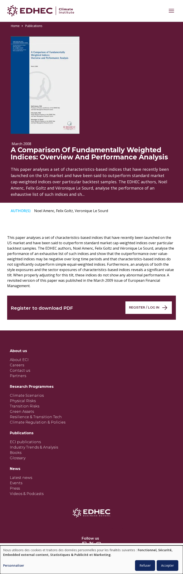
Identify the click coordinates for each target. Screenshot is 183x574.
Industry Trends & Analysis (34, 447)
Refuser (145, 565)
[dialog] (91, 559)
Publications (33, 26)
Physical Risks (23, 401)
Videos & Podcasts (27, 494)
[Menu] (171, 10)
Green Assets (22, 411)
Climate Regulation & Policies (37, 422)
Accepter (167, 565)
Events (16, 483)
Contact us (20, 370)
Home (15, 26)
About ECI (19, 360)
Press (15, 488)
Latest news (21, 478)
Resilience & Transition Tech (36, 417)
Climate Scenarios (27, 395)
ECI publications (25, 442)
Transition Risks (24, 406)
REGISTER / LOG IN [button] (144, 307)
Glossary (17, 458)
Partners (18, 376)
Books (15, 453)
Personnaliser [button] (13, 566)
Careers (17, 365)
